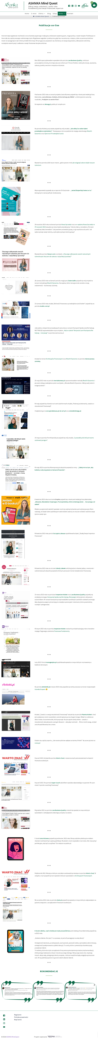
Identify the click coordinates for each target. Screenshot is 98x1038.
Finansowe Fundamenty (61, 631)
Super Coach (55, 783)
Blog (49, 13)
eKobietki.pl (46, 687)
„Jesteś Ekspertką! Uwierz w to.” (81, 190)
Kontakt (70, 13)
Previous (3, 985)
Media (61, 13)
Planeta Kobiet (87, 714)
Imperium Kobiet (61, 594)
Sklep (55, 13)
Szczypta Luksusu (59, 533)
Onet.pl (59, 900)
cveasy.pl (37, 743)
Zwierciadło (72, 281)
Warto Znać (60, 758)
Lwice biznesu (44, 838)
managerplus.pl (51, 662)
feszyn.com (51, 254)
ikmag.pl (48, 104)
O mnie (34, 13)
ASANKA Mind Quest (12, 1037)
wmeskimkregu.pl (75, 411)
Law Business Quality (75, 60)
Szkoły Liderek (60, 568)
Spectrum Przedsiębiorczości (54, 134)
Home (27, 13)
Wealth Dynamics (53, 283)
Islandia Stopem (40, 689)
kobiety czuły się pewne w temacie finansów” (50, 470)
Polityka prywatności (21, 1017)
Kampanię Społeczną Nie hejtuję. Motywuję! (61, 597)
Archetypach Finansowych (83, 876)
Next (94, 985)
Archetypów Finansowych (54, 359)
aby (92, 467)
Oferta (40, 13)
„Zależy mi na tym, (84, 467)
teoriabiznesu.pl (59, 380)
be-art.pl (63, 411)
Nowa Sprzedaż (66, 224)
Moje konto (18, 1020)
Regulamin (17, 1015)
